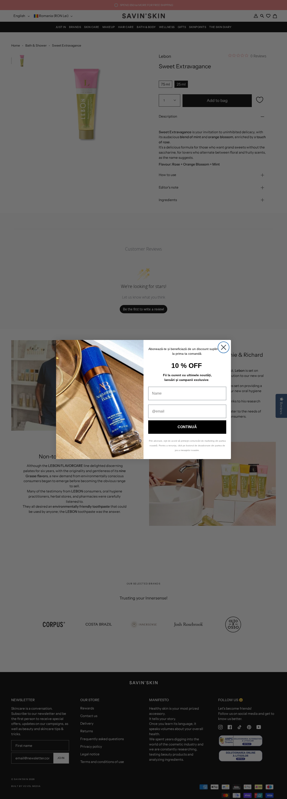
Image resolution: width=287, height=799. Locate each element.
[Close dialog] (223, 347)
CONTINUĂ (187, 427)
